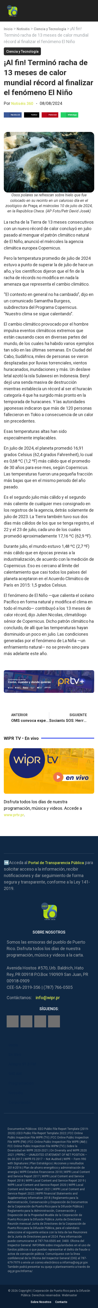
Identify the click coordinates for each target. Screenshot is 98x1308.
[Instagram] (26, 1021)
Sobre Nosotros (41, 1302)
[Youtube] (54, 1021)
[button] (90, 10)
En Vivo (15, 1054)
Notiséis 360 (22, 103)
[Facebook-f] (13, 1021)
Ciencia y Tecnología (50, 29)
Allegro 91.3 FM (22, 1064)
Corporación (20, 1102)
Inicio (8, 29)
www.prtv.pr (14, 815)
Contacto (61, 1302)
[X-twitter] (40, 1021)
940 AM (15, 1073)
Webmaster (69, 1295)
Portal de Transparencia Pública (56, 863)
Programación (21, 1083)
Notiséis (23, 29)
